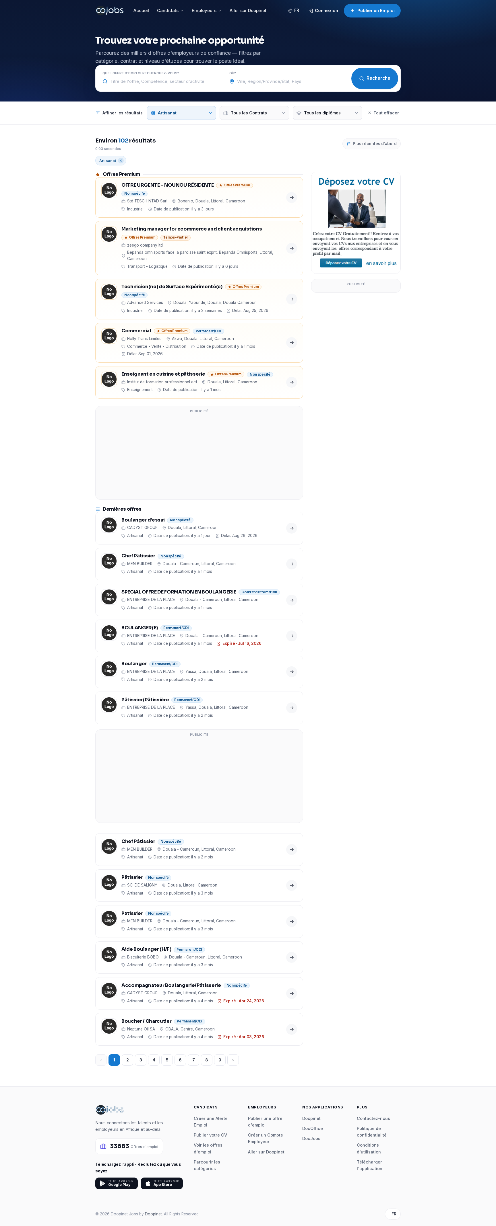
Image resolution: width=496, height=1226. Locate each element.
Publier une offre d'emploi (265, 1121)
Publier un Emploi (376, 10)
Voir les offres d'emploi (208, 1148)
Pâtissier (132, 877)
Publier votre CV (210, 1135)
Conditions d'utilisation (369, 1148)
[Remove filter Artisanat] (121, 160)
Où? (232, 73)
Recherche (378, 78)
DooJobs (311, 1138)
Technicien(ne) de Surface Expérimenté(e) (171, 287)
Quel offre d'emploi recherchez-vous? (140, 73)
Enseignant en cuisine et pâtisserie (163, 374)
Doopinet (311, 1118)
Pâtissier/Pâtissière (145, 700)
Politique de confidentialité (372, 1131)
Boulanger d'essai (142, 520)
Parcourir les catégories (207, 1165)
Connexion (326, 10)
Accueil (141, 10)
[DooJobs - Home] (109, 10)
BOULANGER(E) (139, 628)
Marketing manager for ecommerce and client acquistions (191, 229)
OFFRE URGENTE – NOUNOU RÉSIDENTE (167, 185)
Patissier (132, 913)
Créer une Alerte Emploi (211, 1121)
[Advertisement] (199, 456)
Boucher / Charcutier (146, 1021)
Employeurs (204, 10)
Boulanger (134, 664)
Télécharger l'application (369, 1165)
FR (296, 10)
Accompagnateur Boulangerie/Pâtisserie (171, 985)
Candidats (168, 10)
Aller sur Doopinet (248, 10)
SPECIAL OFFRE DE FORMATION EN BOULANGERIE (178, 592)
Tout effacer (386, 112)
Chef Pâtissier (138, 556)
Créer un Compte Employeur (265, 1138)
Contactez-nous (373, 1118)
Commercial (136, 331)
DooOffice (312, 1128)
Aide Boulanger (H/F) (146, 949)
